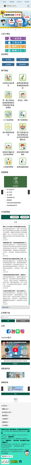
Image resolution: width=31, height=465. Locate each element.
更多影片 (15, 363)
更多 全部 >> (6, 307)
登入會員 (8, 59)
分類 (15, 222)
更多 (15, 394)
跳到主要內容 (4, 1)
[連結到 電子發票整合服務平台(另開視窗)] (15, 388)
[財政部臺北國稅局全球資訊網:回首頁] (14, 5)
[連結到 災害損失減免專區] (15, 19)
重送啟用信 (22, 64)
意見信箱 (16, 440)
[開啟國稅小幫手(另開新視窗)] (27, 452)
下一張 (29, 192)
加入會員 (22, 59)
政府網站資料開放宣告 (23, 429)
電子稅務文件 (10, 189)
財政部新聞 (24, 217)
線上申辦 (9, 192)
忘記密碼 (8, 64)
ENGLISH (19, 1)
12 (27, 28)
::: (0, 1)
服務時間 (11, 436)
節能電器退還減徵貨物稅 (14, 202)
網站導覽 (12, 1)
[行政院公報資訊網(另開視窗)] (5, 461)
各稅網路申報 (10, 197)
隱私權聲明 (13, 429)
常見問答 (27, 1)
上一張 (2, 192)
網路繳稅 (9, 200)
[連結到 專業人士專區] (15, 50)
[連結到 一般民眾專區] (15, 38)
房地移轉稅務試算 (12, 205)
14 (15, 30)
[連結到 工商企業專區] (15, 42)
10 (22, 28)
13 (30, 28)
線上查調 (9, 195)
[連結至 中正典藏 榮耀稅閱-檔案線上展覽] (15, 375)
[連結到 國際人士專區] (15, 46)
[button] (28, 6)
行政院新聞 (14, 217)
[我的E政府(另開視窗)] (20, 461)
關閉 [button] (15, 399)
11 (25, 28)
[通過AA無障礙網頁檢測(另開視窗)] (14, 461)
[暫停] (2, 12)
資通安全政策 (5, 429)
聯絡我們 (8, 440)
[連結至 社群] (15, 331)
